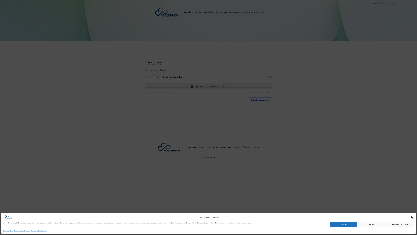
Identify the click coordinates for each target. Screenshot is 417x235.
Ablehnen (372, 224)
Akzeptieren (343, 224)
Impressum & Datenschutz (22, 231)
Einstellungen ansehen (400, 224)
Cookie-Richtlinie (8, 231)
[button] (413, 217)
